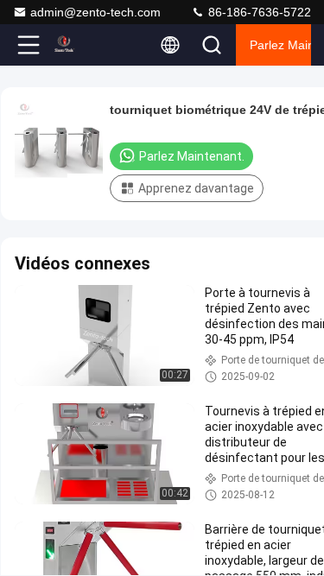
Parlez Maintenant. (280, 45)
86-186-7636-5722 (258, 12)
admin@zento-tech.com (95, 12)
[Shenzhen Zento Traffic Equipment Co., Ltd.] (85, 45)
